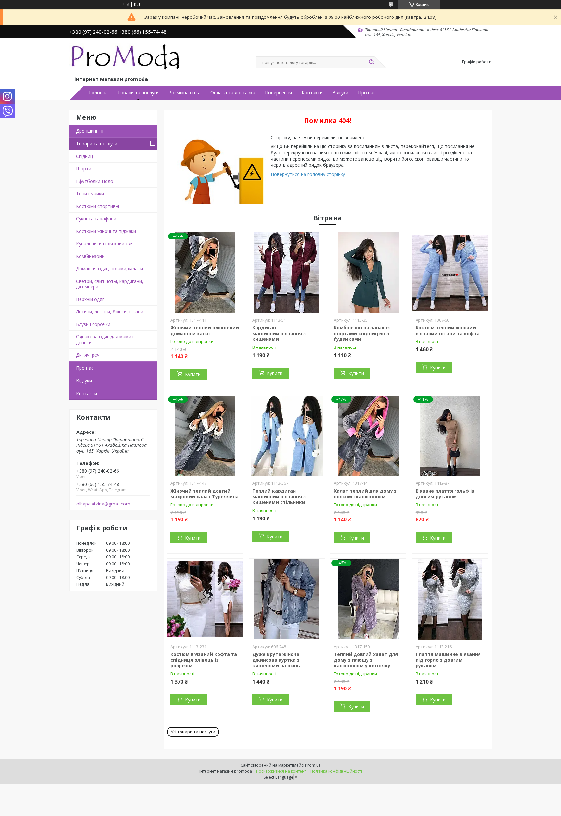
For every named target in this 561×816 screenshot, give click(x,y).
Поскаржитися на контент (281, 771)
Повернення (278, 93)
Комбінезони (90, 256)
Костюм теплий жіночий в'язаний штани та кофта (448, 330)
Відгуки (340, 93)
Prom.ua (313, 765)
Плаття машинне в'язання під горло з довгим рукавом (448, 660)
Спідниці (85, 156)
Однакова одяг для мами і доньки (104, 340)
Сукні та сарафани (96, 218)
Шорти (83, 168)
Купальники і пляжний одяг (106, 243)
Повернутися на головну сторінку (308, 174)
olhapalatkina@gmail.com (103, 504)
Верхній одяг (90, 299)
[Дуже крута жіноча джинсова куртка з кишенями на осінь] (287, 599)
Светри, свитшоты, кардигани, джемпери (109, 284)
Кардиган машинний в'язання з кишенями (279, 333)
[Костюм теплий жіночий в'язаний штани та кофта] (450, 272)
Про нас (367, 93)
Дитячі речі (88, 355)
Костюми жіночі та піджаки (106, 231)
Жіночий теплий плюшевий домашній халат (204, 330)
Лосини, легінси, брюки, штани (109, 312)
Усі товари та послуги (193, 732)
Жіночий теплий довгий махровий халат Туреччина (204, 494)
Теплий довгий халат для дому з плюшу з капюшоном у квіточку (366, 660)
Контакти (312, 93)
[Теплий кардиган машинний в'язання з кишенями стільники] (287, 435)
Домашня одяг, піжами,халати (109, 268)
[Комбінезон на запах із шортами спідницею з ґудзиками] (368, 272)
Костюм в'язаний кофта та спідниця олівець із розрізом (203, 660)
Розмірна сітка (184, 93)
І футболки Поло (94, 181)
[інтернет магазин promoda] (126, 59)
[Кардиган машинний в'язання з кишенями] (287, 272)
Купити (193, 374)
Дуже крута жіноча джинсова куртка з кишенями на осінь (276, 660)
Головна (98, 93)
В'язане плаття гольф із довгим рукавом (445, 494)
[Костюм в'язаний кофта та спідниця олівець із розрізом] (205, 599)
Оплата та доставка (232, 93)
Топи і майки (90, 193)
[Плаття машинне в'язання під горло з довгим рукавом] (450, 599)
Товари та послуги (138, 93)
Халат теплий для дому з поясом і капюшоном (365, 494)
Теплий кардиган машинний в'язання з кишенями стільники (279, 496)
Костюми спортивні (97, 206)
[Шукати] (371, 62)
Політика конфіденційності (336, 771)
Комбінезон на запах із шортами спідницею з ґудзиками (362, 333)
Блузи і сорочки (93, 324)
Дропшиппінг (90, 131)
